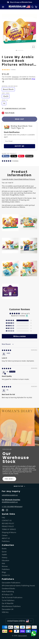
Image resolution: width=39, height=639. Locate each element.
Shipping (15, 77)
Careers (4, 535)
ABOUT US (6, 538)
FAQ (3, 518)
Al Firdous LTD (7, 595)
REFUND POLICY (8, 523)
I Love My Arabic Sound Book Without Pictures (18, 179)
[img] (6, 350)
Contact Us (6, 575)
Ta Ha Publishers (8, 600)
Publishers (6, 541)
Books (4, 549)
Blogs (4, 572)
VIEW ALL (5, 612)
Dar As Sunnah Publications (12, 597)
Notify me (19, 146)
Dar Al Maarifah (7, 603)
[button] (7, 161)
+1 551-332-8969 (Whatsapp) (12, 506)
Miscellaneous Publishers (11, 606)
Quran (4, 552)
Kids (3, 563)
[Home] (19, 7)
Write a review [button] (19, 336)
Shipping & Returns (9, 532)
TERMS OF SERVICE (9, 529)
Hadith (4, 555)
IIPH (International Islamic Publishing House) (18, 586)
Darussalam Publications (11, 583)
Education (5, 560)
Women (5, 566)
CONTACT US (6, 521)
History (4, 558)
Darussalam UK (7, 609)
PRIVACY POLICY (8, 526)
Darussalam (22, 636)
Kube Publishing (8, 591)
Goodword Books (8, 589)
